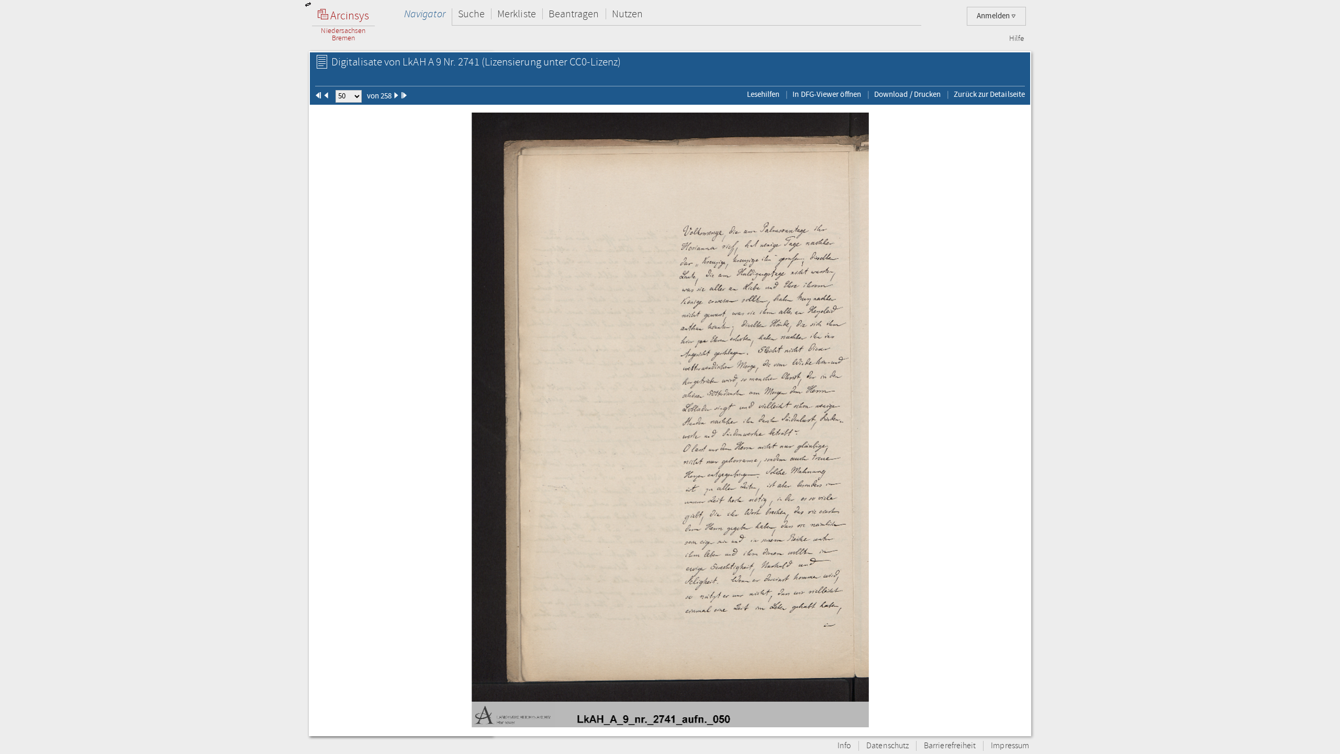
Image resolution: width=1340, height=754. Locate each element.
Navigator (424, 13)
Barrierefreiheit (950, 746)
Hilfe (1016, 38)
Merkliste (516, 13)
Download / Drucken (907, 94)
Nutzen (627, 13)
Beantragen (574, 13)
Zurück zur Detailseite (989, 94)
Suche (471, 13)
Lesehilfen (763, 94)
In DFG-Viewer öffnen (826, 94)
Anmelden (994, 16)
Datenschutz (887, 746)
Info (844, 746)
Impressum (1010, 746)
